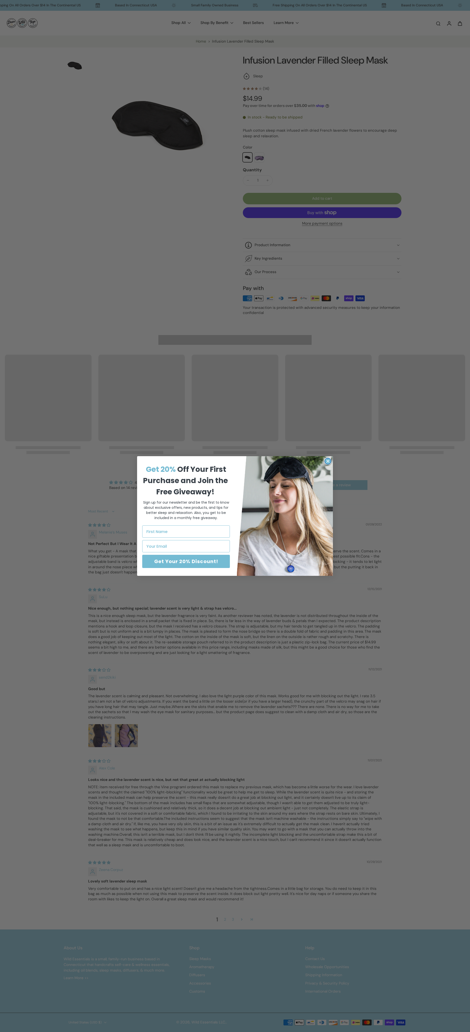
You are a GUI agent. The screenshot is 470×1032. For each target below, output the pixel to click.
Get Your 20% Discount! (186, 561)
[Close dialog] (328, 461)
